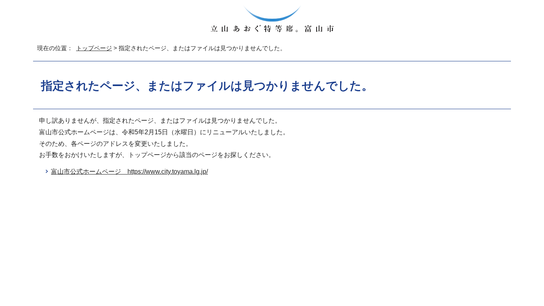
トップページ (94, 48)
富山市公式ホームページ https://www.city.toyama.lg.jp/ (129, 171)
